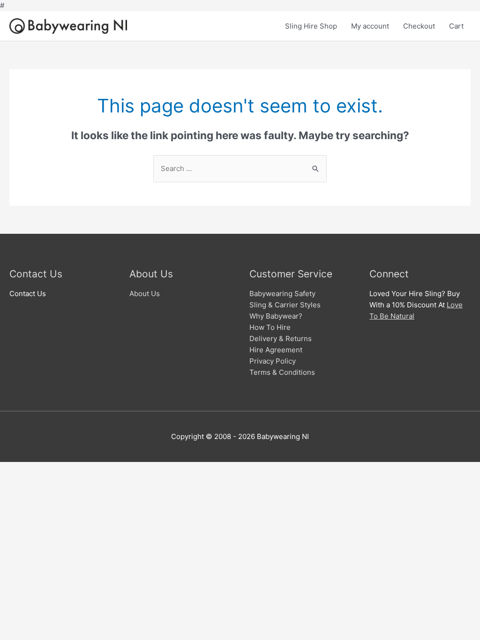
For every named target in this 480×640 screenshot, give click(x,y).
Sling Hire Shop (311, 26)
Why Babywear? (275, 316)
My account (370, 26)
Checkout (419, 26)
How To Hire (270, 327)
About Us (144, 293)
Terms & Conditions (282, 372)
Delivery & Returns (280, 338)
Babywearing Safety (282, 293)
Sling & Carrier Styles (285, 304)
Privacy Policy (272, 361)
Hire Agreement (275, 349)
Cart (456, 26)
